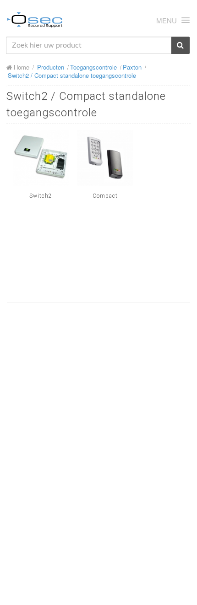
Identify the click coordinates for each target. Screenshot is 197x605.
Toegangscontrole (93, 67)
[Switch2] (41, 158)
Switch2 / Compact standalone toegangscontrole (72, 75)
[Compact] (105, 158)
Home (20, 67)
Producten (50, 67)
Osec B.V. (34, 21)
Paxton (132, 67)
